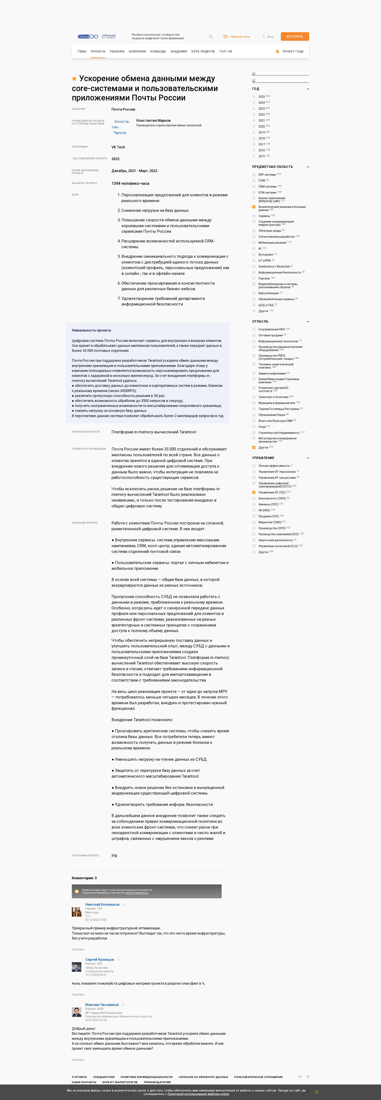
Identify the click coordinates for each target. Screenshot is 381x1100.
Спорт (264, 426)
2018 (264, 138)
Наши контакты (84, 1082)
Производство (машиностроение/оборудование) (281, 348)
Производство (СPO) (275, 528)
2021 (264, 120)
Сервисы (267, 216)
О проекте (79, 1077)
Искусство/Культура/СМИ (277, 420)
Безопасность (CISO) (274, 498)
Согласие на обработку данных (203, 1077)
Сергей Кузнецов (100, 959)
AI (262, 248)
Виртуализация (270, 293)
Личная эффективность (275, 465)
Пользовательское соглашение (258, 1077)
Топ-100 (225, 51)
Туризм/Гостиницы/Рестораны (281, 408)
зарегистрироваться (136, 892)
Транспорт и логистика (276, 397)
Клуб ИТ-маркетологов (120, 1082)
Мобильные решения (275, 242)
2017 (264, 144)
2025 (264, 96)
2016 (264, 150)
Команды (158, 51)
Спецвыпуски (104, 1077)
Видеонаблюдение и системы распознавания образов (278, 285)
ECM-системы (270, 192)
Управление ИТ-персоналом (279, 471)
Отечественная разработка (279, 236)
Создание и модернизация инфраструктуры (276, 223)
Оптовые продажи (272, 335)
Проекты (98, 51)
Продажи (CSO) (271, 516)
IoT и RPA (266, 260)
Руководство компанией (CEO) (281, 534)
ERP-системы (270, 174)
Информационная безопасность (282, 272)
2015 (264, 156)
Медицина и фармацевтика (279, 403)
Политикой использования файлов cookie (198, 1094)
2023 (264, 108)
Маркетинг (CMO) (272, 522)
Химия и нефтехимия (274, 373)
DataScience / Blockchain (275, 266)
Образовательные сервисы (278, 299)
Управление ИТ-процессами (279, 477)
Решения (117, 51)
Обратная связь (240, 36)
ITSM (264, 180)
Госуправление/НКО (274, 329)
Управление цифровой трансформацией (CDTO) (277, 485)
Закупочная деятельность (278, 540)
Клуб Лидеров (203, 51)
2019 (264, 132)
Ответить (78, 949)
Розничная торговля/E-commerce (274, 389)
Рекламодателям (157, 1082)
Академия (178, 51)
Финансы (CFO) (271, 504)
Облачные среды (272, 230)
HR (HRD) (267, 510)
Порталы (267, 278)
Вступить (295, 36)
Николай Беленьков (102, 904)
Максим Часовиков (102, 1005)
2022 (264, 114)
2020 (264, 126)
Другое (266, 311)
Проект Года (293, 51)
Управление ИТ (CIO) (275, 492)
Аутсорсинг (268, 254)
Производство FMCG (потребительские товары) (279, 357)
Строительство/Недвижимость (282, 432)
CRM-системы (270, 186)
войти (105, 892)
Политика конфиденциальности (147, 1077)
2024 (264, 102)
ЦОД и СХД (268, 305)
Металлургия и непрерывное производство (278, 440)
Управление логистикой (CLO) (281, 546)
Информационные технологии (280, 341)
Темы (82, 51)
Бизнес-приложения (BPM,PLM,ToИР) (272, 199)
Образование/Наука (274, 414)
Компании (137, 51)
